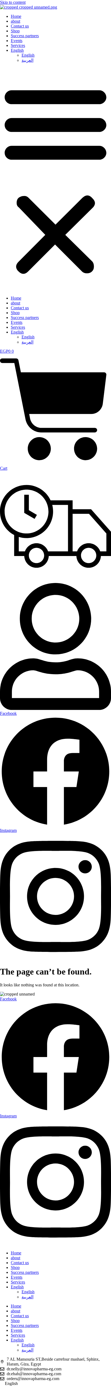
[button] (55, 179)
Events (16, 40)
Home (16, 16)
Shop (15, 31)
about (15, 21)
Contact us (20, 26)
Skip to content (13, 2)
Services (18, 45)
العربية (27, 60)
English (17, 50)
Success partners (25, 35)
